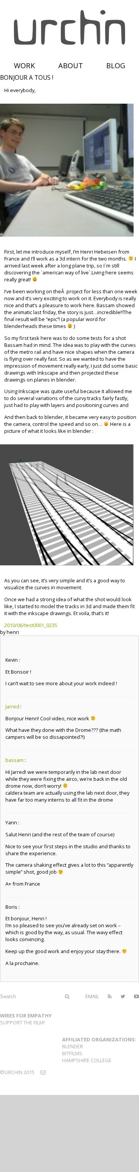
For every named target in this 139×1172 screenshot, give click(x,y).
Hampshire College (87, 1060)
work (24, 65)
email (92, 996)
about (70, 65)
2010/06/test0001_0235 (30, 625)
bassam (14, 760)
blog (115, 65)
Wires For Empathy (26, 1015)
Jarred (12, 706)
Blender (72, 1046)
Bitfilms (72, 1053)
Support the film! (22, 1022)
